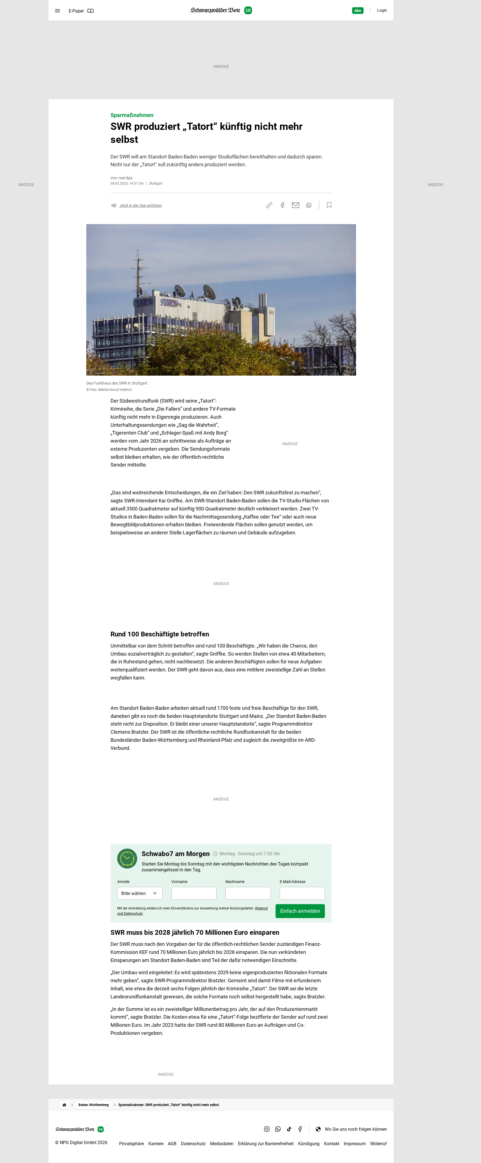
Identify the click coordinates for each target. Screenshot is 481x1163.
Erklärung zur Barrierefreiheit (266, 1143)
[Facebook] (300, 1129)
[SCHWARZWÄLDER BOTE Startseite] (221, 10)
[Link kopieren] (269, 205)
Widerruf (378, 1143)
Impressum (355, 1143)
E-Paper (76, 11)
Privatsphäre (131, 1143)
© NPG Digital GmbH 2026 (81, 1142)
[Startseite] (64, 1105)
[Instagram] (266, 1129)
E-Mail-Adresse (292, 881)
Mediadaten (222, 1143)
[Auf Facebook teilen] (282, 205)
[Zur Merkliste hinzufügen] (328, 205)
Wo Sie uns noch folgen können (356, 1129)
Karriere (155, 1143)
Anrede (123, 881)
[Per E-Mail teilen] (295, 205)
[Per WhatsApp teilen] (308, 205)
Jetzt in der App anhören (140, 205)
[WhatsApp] (278, 1129)
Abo (357, 10)
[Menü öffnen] (57, 10)
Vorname (179, 881)
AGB (172, 1143)
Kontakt (331, 1143)
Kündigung (309, 1143)
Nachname (234, 881)
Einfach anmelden (300, 911)
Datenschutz (193, 1143)
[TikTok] (289, 1129)
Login (382, 10)
